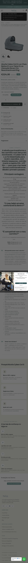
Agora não (21, 285)
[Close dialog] (27, 273)
